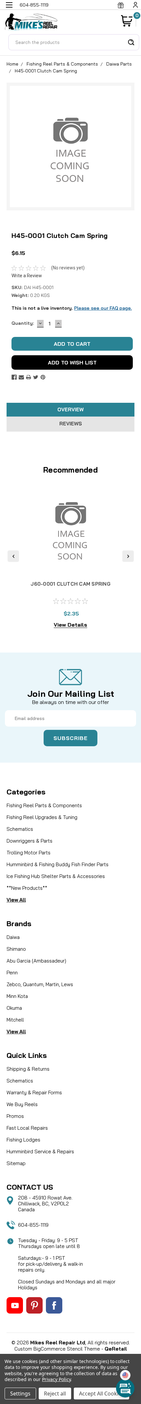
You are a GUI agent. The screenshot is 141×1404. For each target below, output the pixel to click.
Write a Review (26, 275)
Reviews (70, 423)
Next (128, 556)
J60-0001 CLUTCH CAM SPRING (70, 584)
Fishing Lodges (23, 1140)
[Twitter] (35, 377)
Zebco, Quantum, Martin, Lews (40, 984)
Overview (70, 409)
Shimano (16, 949)
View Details (70, 624)
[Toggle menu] (9, 9)
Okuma (14, 1008)
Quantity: (22, 323)
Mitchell (15, 1020)
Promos (15, 1116)
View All (16, 900)
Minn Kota (17, 996)
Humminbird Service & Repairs (40, 1151)
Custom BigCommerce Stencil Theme (57, 1349)
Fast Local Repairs (27, 1128)
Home (12, 64)
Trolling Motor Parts (28, 852)
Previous (13, 556)
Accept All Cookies (101, 1393)
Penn (12, 972)
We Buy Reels (22, 1104)
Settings (20, 1393)
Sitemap (16, 1163)
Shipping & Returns (28, 1069)
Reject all (55, 1393)
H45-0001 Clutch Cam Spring (46, 71)
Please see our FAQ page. (103, 308)
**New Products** (27, 888)
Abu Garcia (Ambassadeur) (36, 961)
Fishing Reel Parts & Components (62, 64)
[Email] (21, 377)
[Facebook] (14, 377)
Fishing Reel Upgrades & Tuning (42, 817)
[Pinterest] (43, 377)
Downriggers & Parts (29, 841)
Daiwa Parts (119, 64)
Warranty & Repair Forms (34, 1092)
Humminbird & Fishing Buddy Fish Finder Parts (58, 864)
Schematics (20, 829)
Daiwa (13, 937)
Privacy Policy (56, 1379)
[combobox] (73, 42)
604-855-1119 (33, 1225)
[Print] (28, 377)
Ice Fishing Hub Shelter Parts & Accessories (56, 876)
